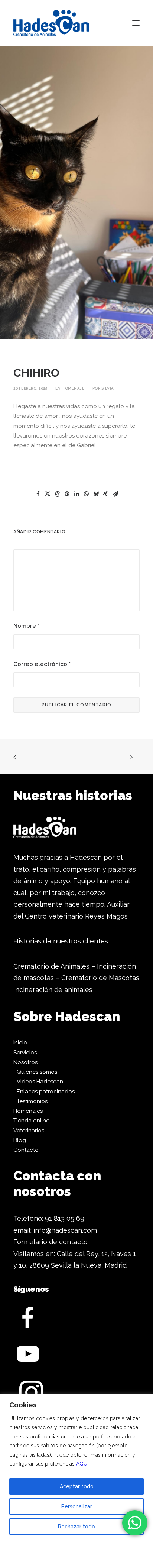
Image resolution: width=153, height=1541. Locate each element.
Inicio (20, 1042)
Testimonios (32, 1101)
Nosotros (25, 1062)
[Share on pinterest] (66, 494)
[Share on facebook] (37, 494)
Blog (19, 1140)
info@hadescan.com (65, 1230)
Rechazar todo (76, 1526)
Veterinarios (28, 1130)
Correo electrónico (42, 664)
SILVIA (107, 388)
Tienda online (31, 1120)
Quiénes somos (37, 1072)
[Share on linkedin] (76, 494)
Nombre (26, 625)
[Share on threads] (57, 494)
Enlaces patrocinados (46, 1091)
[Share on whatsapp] (86, 494)
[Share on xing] (105, 494)
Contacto (26, 1150)
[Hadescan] (51, 23)
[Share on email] (115, 494)
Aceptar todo (77, 1486)
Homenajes (28, 1111)
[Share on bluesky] (95, 494)
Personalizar (76, 1506)
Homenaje (73, 388)
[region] (76, 1467)
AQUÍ (82, 1464)
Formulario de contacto (50, 1242)
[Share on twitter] (47, 494)
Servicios (25, 1052)
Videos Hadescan (40, 1081)
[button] (136, 23)
